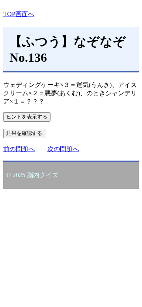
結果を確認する (24, 133)
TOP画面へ (18, 14)
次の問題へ (63, 149)
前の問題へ (19, 149)
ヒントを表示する (26, 117)
